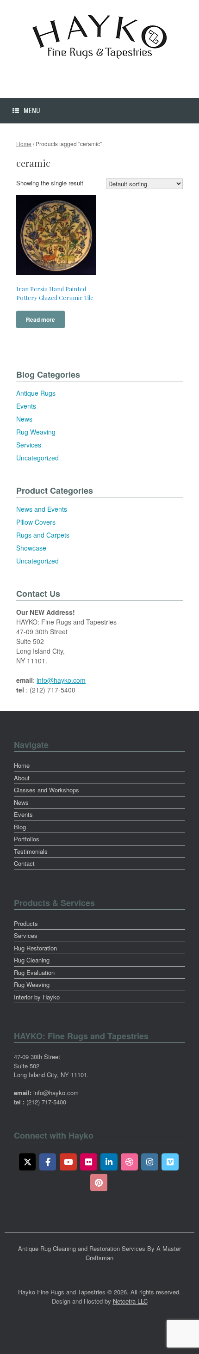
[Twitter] (27, 1162)
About (22, 777)
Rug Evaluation (34, 972)
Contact (24, 863)
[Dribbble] (129, 1162)
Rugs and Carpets (42, 534)
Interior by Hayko (37, 997)
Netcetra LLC (130, 1301)
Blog (20, 826)
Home (23, 143)
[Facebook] (47, 1162)
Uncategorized (37, 457)
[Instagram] (149, 1162)
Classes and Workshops (46, 789)
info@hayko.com (61, 680)
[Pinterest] (98, 1182)
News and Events (41, 509)
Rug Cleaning (32, 960)
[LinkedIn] (109, 1162)
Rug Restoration (35, 948)
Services (28, 444)
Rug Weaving (36, 431)
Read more (40, 319)
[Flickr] (88, 1162)
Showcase (31, 547)
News (24, 418)
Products (26, 923)
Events (26, 405)
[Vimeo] (170, 1162)
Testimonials (31, 851)
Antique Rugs (36, 393)
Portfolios (26, 838)
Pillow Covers (36, 522)
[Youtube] (68, 1162)
